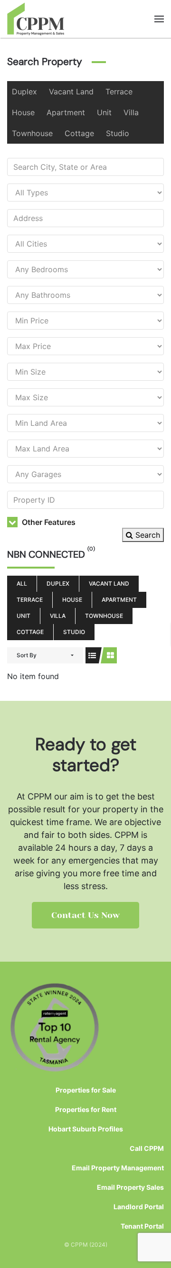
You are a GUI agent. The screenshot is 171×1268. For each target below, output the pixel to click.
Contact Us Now (85, 915)
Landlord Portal (139, 1207)
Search (146, 535)
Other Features (48, 522)
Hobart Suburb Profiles (85, 1129)
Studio (117, 133)
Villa (131, 112)
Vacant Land (71, 91)
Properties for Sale (86, 1090)
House (23, 112)
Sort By (27, 655)
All (22, 583)
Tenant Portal (142, 1226)
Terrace (119, 91)
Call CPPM (147, 1148)
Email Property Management (118, 1168)
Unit (104, 112)
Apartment (66, 112)
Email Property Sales (130, 1187)
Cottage (79, 133)
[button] (159, 19)
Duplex (24, 91)
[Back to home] (36, 19)
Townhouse (32, 133)
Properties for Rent (85, 1109)
